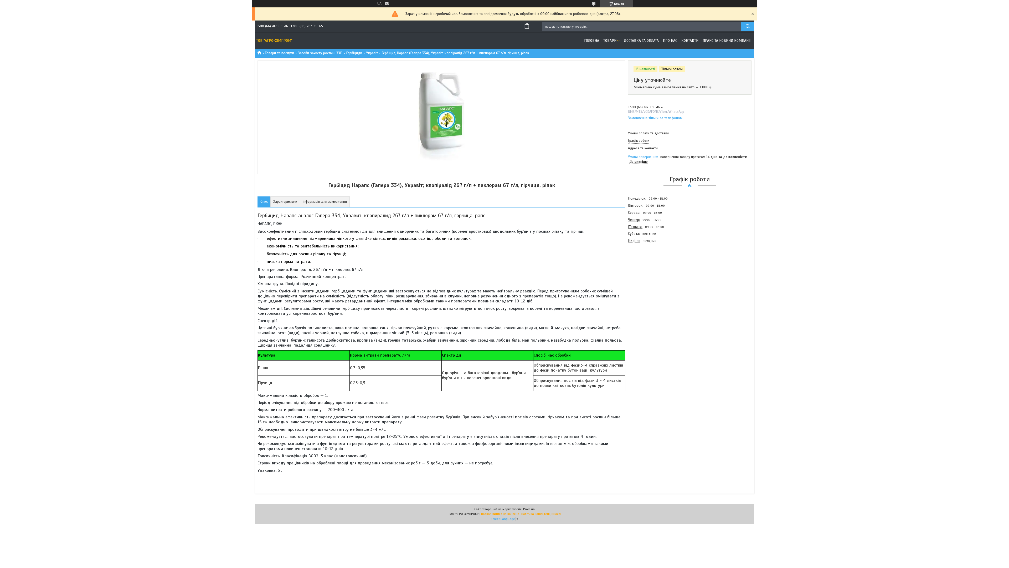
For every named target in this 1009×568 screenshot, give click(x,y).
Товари (609, 40)
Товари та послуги (279, 53)
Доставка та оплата (641, 40)
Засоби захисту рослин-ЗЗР (320, 53)
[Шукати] (747, 26)
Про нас (670, 40)
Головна (591, 40)
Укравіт (372, 53)
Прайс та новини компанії (727, 40)
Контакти (689, 40)
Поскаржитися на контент (500, 514)
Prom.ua (529, 509)
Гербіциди (354, 53)
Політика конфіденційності (541, 514)
